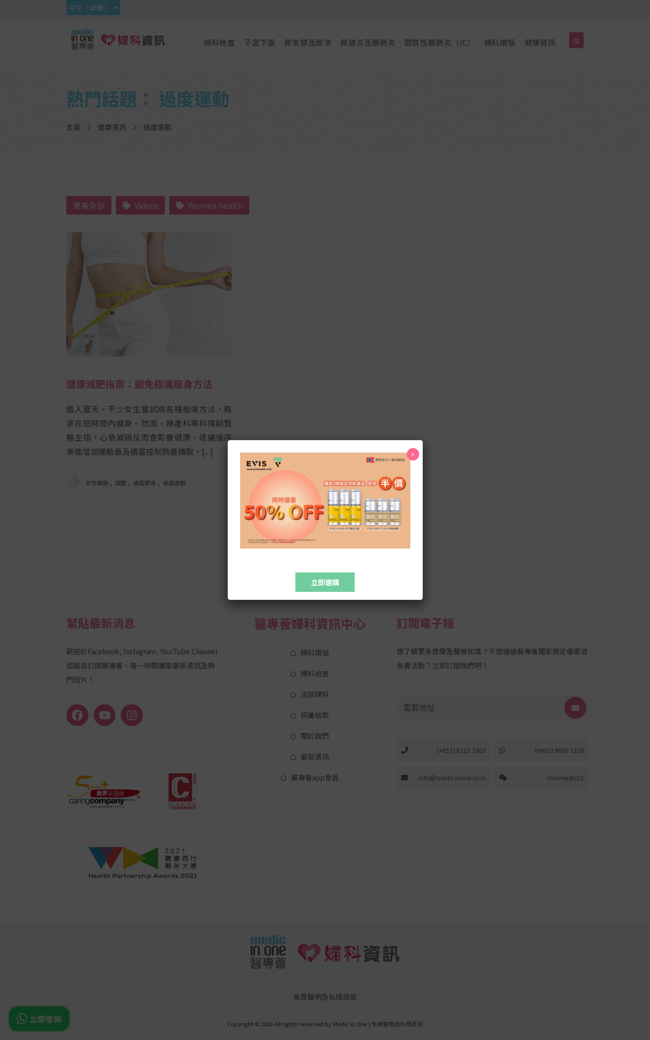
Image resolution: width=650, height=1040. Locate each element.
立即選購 (325, 582)
